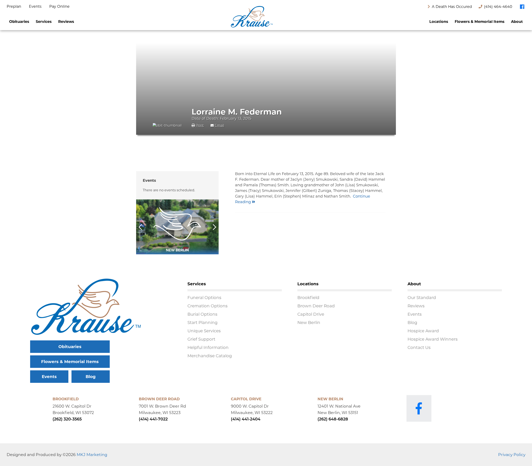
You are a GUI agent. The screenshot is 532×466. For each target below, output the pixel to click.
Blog (91, 376)
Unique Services (204, 330)
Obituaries (19, 21)
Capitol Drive (310, 314)
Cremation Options (207, 305)
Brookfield (308, 297)
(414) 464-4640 (498, 6)
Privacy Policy (511, 454)
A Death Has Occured (451, 6)
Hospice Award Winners (433, 339)
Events (36, 6)
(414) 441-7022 (153, 420)
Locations (438, 21)
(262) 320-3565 (67, 420)
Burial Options (202, 314)
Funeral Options (204, 297)
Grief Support (201, 339)
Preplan (14, 6)
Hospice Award (423, 330)
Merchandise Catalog (209, 355)
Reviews (66, 21)
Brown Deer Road (316, 305)
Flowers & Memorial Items (479, 21)
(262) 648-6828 (333, 420)
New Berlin (308, 322)
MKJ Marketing (92, 454)
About (517, 21)
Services (44, 21)
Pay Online (59, 6)
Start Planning (202, 322)
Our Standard (422, 297)
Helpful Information (208, 347)
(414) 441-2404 (245, 420)
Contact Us (419, 347)
